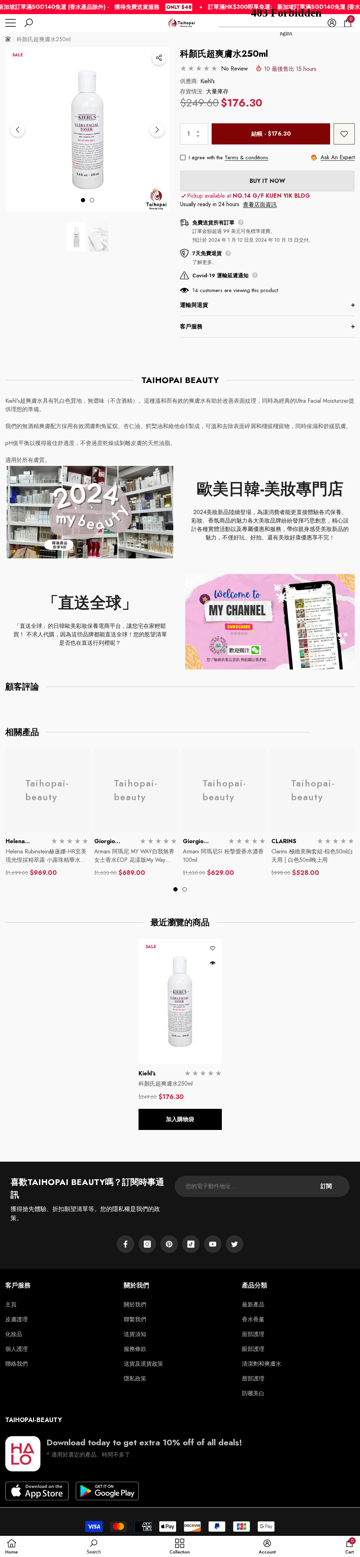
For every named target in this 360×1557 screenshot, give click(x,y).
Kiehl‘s (207, 81)
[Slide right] (157, 130)
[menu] (10, 23)
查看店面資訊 (260, 204)
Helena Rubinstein (19, 845)
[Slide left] (18, 130)
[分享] (159, 58)
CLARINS (283, 841)
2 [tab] (92, 200)
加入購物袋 (180, 1119)
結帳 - (271, 134)
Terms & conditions (246, 157)
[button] (28, 23)
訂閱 (326, 1186)
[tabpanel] (87, 129)
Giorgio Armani (104, 845)
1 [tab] (83, 200)
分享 (159, 58)
